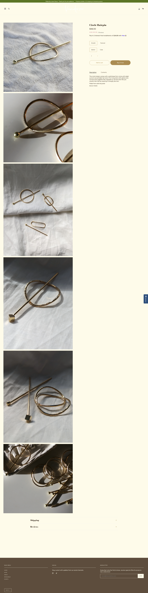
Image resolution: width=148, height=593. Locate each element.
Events (6, 579)
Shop (5, 572)
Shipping (34, 520)
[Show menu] (5, 9)
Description (92, 72)
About (6, 574)
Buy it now (120, 62)
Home (5, 570)
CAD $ (7, 590)
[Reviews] (110, 32)
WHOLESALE (7, 576)
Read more (93, 86)
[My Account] (139, 9)
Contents (104, 72)
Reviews (34, 526)
